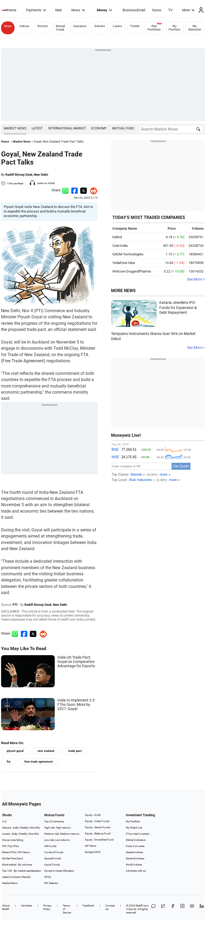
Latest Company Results (16, 877)
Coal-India (120, 246)
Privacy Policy (47, 907)
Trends (134, 26)
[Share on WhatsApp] (153, 909)
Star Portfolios (154, 27)
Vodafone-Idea (123, 263)
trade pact (75, 751)
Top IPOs (13, 846)
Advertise (26, 905)
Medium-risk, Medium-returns (61, 834)
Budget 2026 (93, 852)
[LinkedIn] (202, 909)
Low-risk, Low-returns (56, 840)
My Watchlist (194, 27)
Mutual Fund (123, 128)
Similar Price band (12, 858)
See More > (196, 279)
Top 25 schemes (54, 821)
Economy (98, 128)
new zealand (46, 751)
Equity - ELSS (93, 815)
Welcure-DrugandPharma (131, 271)
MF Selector (51, 883)
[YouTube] (192, 909)
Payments (33, 10)
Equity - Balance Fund (98, 833)
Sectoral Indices (135, 858)
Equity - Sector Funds (97, 827)
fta (8, 761)
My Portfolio (174, 27)
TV (170, 10)
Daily (16, 827)
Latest (37, 128)
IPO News (24, 852)
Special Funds (52, 858)
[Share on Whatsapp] (65, 190)
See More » (196, 347)
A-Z (4, 821)
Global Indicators (136, 840)
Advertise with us (136, 870)
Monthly (35, 827)
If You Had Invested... (138, 834)
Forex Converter (135, 846)
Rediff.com (142, 905)
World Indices (134, 864)
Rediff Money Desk (18, 175)
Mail (58, 10)
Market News (15, 128)
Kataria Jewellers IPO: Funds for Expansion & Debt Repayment (178, 307)
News (75, 10)
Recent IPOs (9, 852)
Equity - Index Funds (97, 821)
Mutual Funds (60, 27)
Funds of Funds (53, 852)
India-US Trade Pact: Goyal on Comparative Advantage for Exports (76, 661)
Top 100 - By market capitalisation (21, 870)
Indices (24, 26)
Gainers (99, 26)
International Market (67, 128)
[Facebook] (173, 909)
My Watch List (134, 827)
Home (11, 10)
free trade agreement (38, 761)
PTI (15, 605)
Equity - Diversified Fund (99, 839)
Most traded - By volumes (17, 864)
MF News (90, 846)
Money (102, 10)
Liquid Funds (52, 864)
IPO (4, 846)
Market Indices (134, 852)
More (186, 10)
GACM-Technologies (128, 254)
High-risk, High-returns (57, 827)
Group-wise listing (12, 840)
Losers (117, 26)
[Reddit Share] (92, 190)
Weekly (24, 827)
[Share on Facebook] (74, 190)
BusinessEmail (134, 10)
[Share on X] (163, 909)
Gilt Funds (50, 846)
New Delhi (41, 175)
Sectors (42, 26)
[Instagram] (182, 909)
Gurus (156, 10)
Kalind (117, 237)
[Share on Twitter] (83, 190)
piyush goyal (15, 751)
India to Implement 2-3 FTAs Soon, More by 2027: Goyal (76, 704)
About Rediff (6, 907)
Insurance (79, 26)
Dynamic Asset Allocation (59, 870)
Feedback (88, 905)
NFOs (47, 877)
